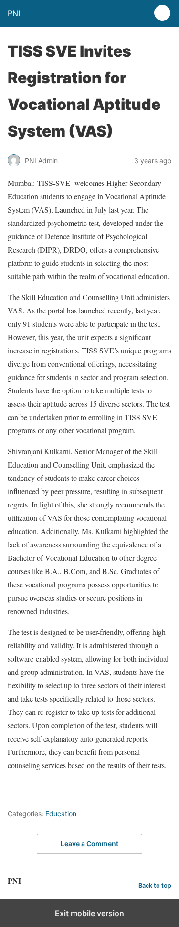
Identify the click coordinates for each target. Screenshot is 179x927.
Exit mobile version (89, 913)
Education (60, 814)
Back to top (154, 885)
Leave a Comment (89, 843)
